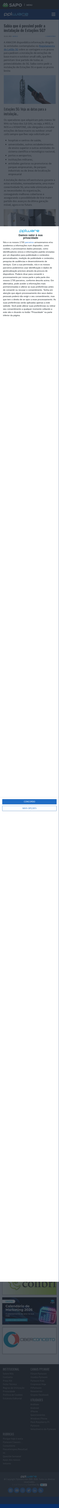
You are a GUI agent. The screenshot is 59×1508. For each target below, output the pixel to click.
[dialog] (29, 754)
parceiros (29, 242)
